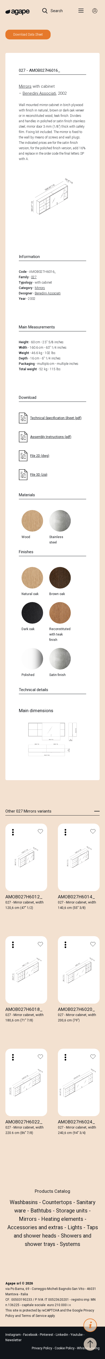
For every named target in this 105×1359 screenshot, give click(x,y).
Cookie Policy (65, 1348)
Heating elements (63, 1219)
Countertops (57, 1202)
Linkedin (62, 1335)
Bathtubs (41, 1210)
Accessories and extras (35, 1227)
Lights (75, 1227)
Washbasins (24, 1202)
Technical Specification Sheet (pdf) (56, 418)
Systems (70, 1244)
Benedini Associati (39, 93)
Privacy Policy (42, 1348)
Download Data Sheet (28, 34)
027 (34, 277)
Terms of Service (34, 1316)
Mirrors (25, 86)
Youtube (77, 1335)
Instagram (13, 1335)
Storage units (72, 1210)
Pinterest (47, 1335)
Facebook (30, 1335)
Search (56, 11)
